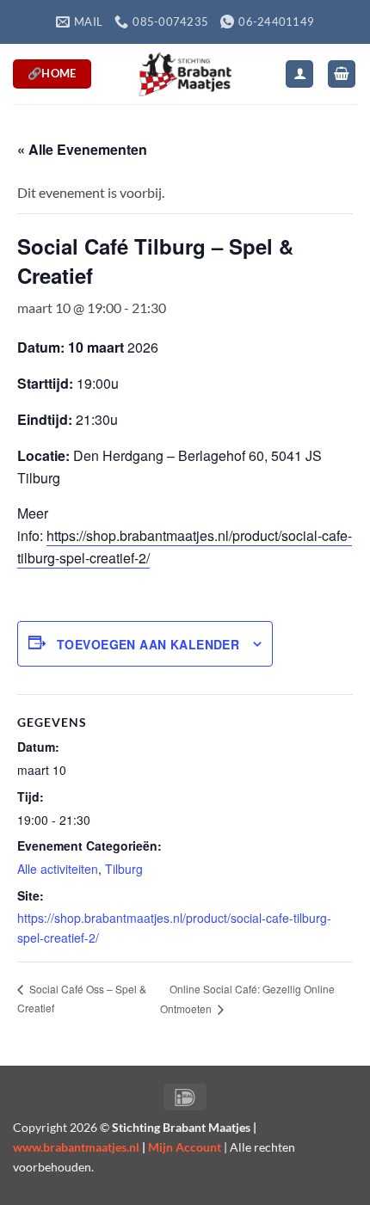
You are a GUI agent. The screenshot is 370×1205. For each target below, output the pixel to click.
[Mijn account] (299, 74)
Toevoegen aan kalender (148, 644)
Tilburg (124, 868)
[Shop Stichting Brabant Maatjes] (185, 74)
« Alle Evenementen (82, 149)
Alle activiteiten (57, 868)
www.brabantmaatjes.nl (76, 1147)
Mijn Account (184, 1147)
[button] (341, 74)
